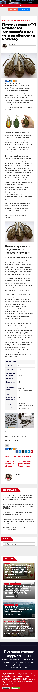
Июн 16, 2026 (10, 614)
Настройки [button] (6, 688)
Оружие (16, 20)
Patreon (13, 9)
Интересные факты (8, 20)
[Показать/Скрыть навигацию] (20, 5)
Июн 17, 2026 (10, 577)
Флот (16, 604)
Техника (7, 562)
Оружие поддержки (25, 20)
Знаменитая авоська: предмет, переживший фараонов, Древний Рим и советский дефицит (18, 627)
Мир (23, 621)
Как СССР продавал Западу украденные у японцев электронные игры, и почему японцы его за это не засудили (18, 497)
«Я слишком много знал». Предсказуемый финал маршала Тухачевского (25, 461)
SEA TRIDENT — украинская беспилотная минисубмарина (18, 609)
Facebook (24, 9)
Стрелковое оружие (15, 583)
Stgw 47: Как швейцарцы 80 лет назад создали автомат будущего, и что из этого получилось (17, 589)
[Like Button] (7, 445)
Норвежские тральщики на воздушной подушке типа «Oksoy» (10, 461)
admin (13, 44)
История (18, 621)
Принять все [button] (15, 688)
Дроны (6, 604)
